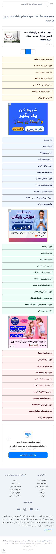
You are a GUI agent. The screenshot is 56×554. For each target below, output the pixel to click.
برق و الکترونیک (15, 489)
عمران (15, 480)
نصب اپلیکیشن (26, 455)
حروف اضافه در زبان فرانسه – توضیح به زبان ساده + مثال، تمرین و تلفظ (38, 36)
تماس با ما (42, 480)
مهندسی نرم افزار (15, 495)
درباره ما (42, 495)
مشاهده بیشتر (48, 530)
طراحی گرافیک (15, 492)
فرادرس (41, 489)
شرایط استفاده (7, 540)
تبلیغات (42, 492)
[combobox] (23, 4)
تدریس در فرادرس (42, 486)
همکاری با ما (41, 483)
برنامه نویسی (15, 483)
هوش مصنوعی (15, 486)
